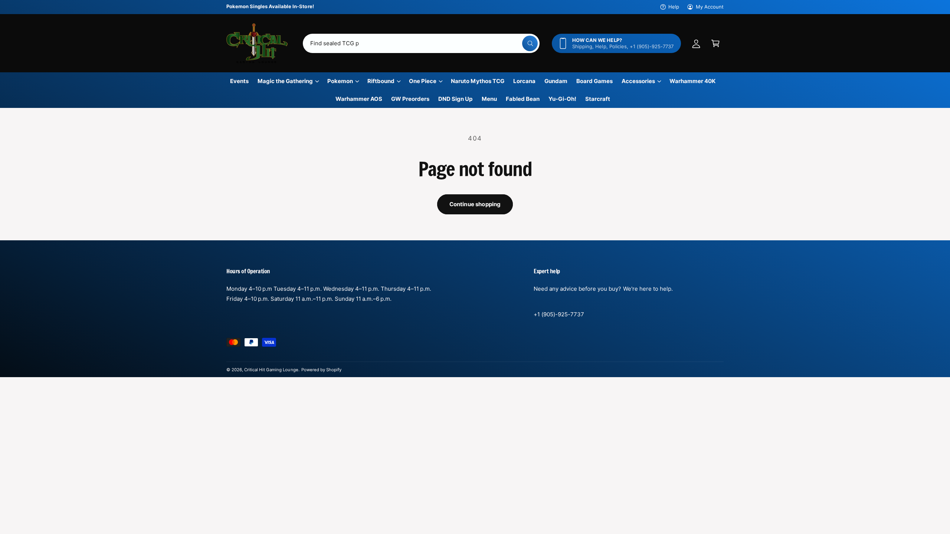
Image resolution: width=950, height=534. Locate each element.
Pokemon (340, 81)
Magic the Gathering (285, 81)
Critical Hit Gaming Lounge (271, 369)
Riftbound (380, 81)
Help (673, 7)
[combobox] (421, 43)
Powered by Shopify (321, 369)
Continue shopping (475, 204)
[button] (715, 43)
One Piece (422, 81)
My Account (710, 7)
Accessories (638, 81)
